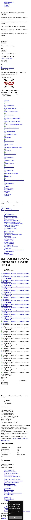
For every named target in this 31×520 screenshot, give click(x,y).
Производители (8, 188)
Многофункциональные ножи (13, 147)
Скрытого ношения (10, 154)
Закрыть (3, 14)
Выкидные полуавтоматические (13, 124)
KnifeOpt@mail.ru (7, 518)
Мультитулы (7, 176)
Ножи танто (7, 150)
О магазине (7, 194)
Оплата (6, 5)
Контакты (7, 6)
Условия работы (9, 2)
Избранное (4, 383)
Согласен (15, 517)
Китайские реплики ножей (12, 118)
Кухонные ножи (9, 163)
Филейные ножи (9, 160)
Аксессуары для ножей (11, 173)
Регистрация (8, 58)
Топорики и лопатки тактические (14, 180)
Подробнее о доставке (7, 68)
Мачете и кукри (8, 144)
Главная (6, 100)
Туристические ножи (10, 108)
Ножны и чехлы (9, 167)
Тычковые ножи (9, 141)
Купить (24, 380)
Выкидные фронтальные (11, 128)
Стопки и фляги (9, 183)
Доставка (7, 3)
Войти (2, 58)
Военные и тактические (11, 111)
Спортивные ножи (9, 131)
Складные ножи (9, 115)
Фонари (6, 186)
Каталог (6, 102)
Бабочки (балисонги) (10, 134)
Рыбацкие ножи (9, 157)
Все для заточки (9, 170)
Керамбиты (7, 137)
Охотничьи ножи (9, 105)
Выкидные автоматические (12, 121)
